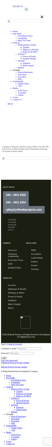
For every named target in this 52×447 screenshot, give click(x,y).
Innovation (15, 419)
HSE (13, 423)
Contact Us (10, 444)
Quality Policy (17, 428)
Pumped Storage (22, 403)
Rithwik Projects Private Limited (14, 367)
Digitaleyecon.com (27, 337)
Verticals (9, 387)
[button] (16, 195)
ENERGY (15, 398)
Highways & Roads (24, 394)
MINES (14, 412)
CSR (13, 430)
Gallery (14, 439)
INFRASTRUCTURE (20, 389)
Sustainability (11, 426)
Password (5, 353)
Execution (15, 421)
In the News (16, 435)
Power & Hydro (22, 401)
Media (8, 432)
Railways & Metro (23, 396)
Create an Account (14, 344)
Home (8, 375)
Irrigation (19, 407)
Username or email (9, 348)
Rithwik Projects (14, 334)
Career (8, 441)
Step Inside (10, 378)
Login (4, 358)
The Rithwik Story (18, 380)
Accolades (15, 437)
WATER (14, 405)
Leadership (15, 382)
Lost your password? (9, 360)
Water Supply (21, 410)
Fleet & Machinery (18, 416)
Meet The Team (17, 385)
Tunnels (19, 391)
